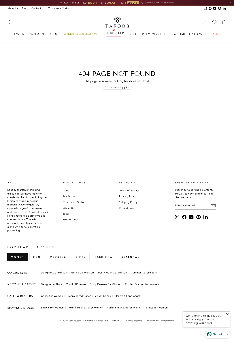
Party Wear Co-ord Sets (113, 272)
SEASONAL (130, 256)
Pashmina (103, 256)
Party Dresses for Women (105, 284)
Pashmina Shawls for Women (124, 307)
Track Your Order (58, 8)
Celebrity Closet (148, 34)
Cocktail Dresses (76, 284)
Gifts (81, 256)
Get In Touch (71, 219)
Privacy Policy (127, 196)
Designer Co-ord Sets (54, 272)
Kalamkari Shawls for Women (85, 307)
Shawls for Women (52, 307)
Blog (24, 8)
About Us (12, 8)
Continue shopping (117, 87)
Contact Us (38, 8)
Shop (66, 190)
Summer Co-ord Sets (144, 272)
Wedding (58, 256)
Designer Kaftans (51, 284)
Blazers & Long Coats (127, 296)
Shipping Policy (128, 202)
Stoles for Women (157, 307)
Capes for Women (52, 296)
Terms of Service (129, 190)
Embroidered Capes (79, 296)
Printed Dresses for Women (142, 284)
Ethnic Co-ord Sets (83, 272)
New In (18, 34)
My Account (70, 196)
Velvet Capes (103, 296)
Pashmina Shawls (189, 34)
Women (37, 34)
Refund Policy (127, 208)
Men (54, 34)
